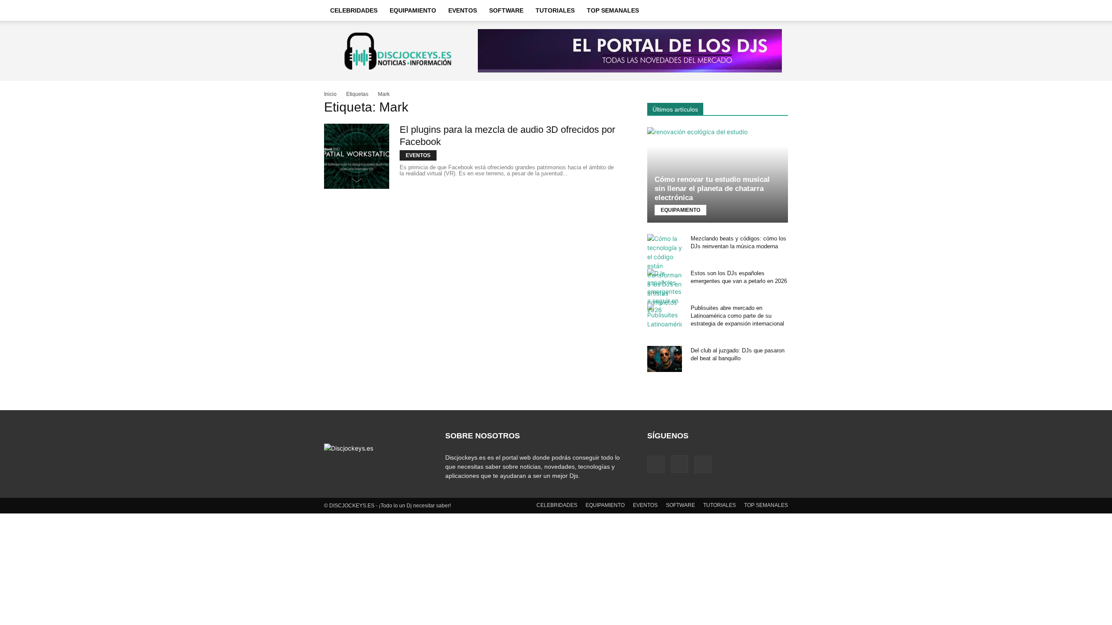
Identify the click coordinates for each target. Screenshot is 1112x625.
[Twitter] (703, 464)
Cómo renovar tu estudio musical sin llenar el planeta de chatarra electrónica (712, 188)
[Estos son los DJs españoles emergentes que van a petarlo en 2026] (664, 291)
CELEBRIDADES (353, 10)
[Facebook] (656, 464)
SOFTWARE (506, 10)
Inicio (330, 94)
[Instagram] (679, 464)
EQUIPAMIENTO (413, 10)
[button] (777, 10)
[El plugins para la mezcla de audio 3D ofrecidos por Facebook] (356, 156)
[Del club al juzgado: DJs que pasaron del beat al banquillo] (664, 359)
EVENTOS (462, 10)
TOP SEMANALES (613, 10)
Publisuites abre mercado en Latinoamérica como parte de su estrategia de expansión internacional (737, 316)
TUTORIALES (555, 10)
